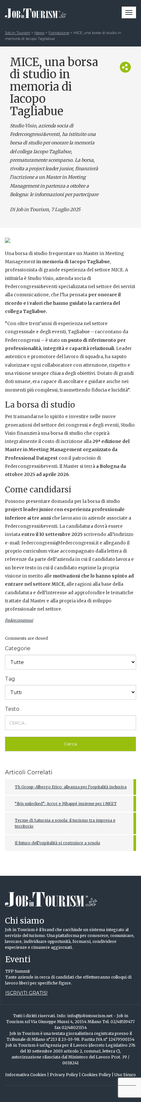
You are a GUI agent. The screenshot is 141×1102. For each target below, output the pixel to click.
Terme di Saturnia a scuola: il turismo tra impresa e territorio (65, 823)
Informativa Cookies (27, 1074)
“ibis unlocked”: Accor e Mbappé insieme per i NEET (66, 803)
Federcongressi (19, 620)
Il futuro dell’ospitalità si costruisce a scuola (57, 842)
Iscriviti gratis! (26, 993)
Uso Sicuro (125, 1074)
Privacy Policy (65, 1074)
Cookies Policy (97, 1074)
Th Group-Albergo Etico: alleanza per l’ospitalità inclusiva (71, 786)
